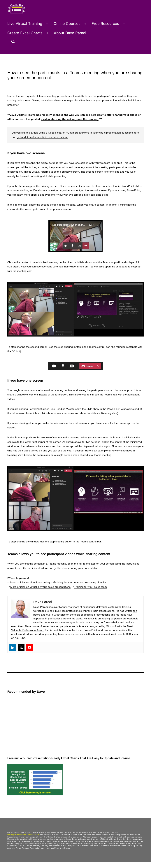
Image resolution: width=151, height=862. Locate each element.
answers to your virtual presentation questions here (109, 132)
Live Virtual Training (24, 23)
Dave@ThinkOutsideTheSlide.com (23, 835)
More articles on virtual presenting (30, 582)
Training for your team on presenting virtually (80, 582)
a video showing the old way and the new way (70, 119)
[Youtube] (29, 647)
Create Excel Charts (24, 33)
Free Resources (105, 23)
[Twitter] (21, 647)
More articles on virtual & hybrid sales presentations (40, 586)
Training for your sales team (90, 586)
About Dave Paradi (70, 33)
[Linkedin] (12, 647)
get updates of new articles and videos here (42, 137)
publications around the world (65, 618)
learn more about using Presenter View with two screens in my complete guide (62, 194)
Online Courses (67, 23)
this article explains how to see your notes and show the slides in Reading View (71, 413)
